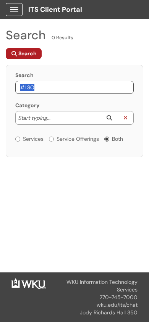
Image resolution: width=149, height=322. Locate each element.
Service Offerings (78, 138)
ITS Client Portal (55, 9)
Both (117, 138)
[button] (109, 117)
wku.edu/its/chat (117, 304)
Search (24, 75)
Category (27, 105)
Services (33, 138)
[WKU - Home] (28, 283)
